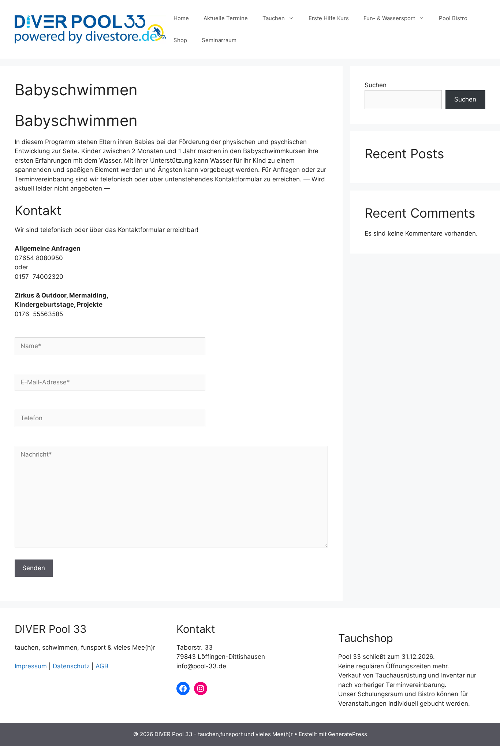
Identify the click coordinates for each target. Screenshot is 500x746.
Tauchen (273, 18)
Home (181, 18)
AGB (102, 666)
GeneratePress (347, 734)
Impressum (31, 666)
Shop (180, 40)
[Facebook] (183, 688)
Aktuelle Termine (226, 18)
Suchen (376, 85)
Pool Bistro (453, 18)
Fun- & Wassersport (389, 18)
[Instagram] (200, 688)
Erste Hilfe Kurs (329, 18)
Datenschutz (71, 666)
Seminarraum (219, 40)
